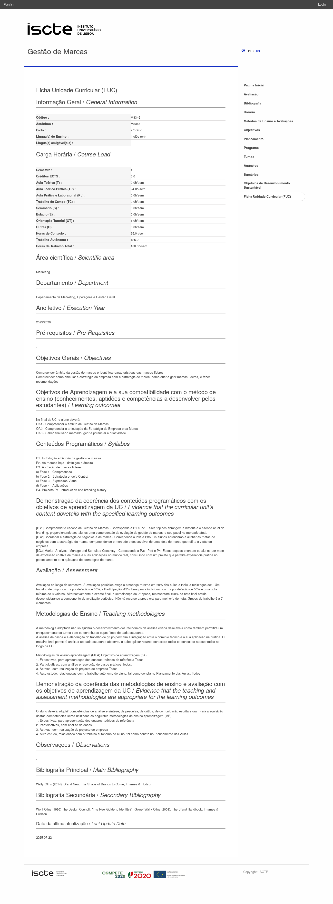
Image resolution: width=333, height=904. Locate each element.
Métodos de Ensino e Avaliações (268, 121)
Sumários (251, 174)
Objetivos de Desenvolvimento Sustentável (267, 185)
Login (322, 4)
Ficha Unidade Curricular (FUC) (267, 196)
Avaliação (251, 94)
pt (250, 50)
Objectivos (252, 129)
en (258, 50)
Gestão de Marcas (58, 51)
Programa (251, 147)
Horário (249, 112)
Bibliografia (252, 103)
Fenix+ (9, 4)
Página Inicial (254, 85)
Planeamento (254, 138)
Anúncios (251, 165)
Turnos (249, 156)
